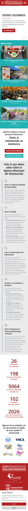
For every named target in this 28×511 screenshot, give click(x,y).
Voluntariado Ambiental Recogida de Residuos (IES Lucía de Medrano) (14, 122)
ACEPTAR (14, 504)
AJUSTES (14, 508)
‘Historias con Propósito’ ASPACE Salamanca (14, 60)
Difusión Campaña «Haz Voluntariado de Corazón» (14, 81)
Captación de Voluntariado (14, 156)
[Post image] (14, 52)
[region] (14, 500)
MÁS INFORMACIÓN (9, 30)
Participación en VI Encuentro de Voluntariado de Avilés (14, 101)
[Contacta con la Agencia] (25, 3)
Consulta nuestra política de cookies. (17, 500)
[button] (23, 37)
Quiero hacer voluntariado (14, 151)
